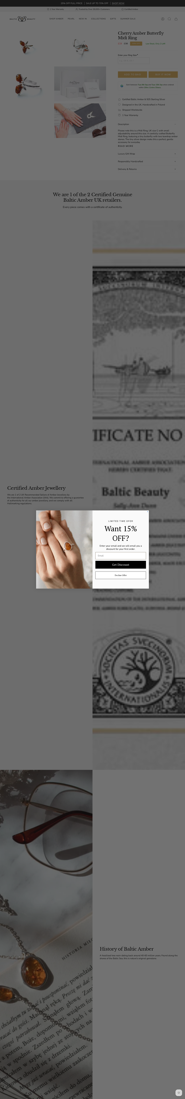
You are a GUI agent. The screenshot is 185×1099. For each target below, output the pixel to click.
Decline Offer (121, 575)
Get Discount (120, 565)
